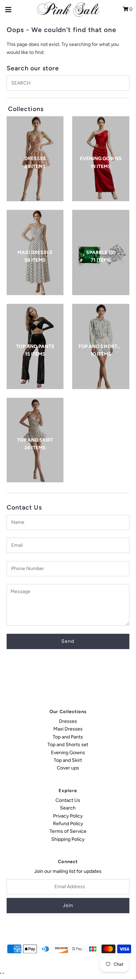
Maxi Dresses (68, 729)
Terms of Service (68, 831)
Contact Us (67, 800)
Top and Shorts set (67, 745)
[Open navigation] (8, 9)
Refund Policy (68, 824)
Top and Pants (68, 737)
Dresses (68, 721)
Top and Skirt (68, 760)
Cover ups (68, 768)
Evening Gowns (68, 753)
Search (68, 808)
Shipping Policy (67, 839)
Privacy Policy (68, 816)
